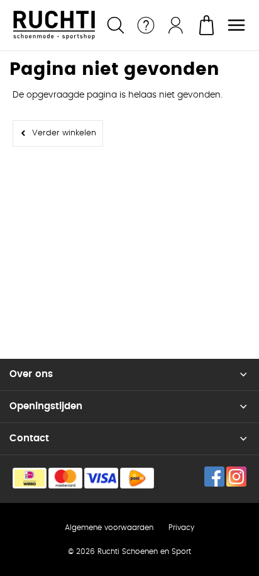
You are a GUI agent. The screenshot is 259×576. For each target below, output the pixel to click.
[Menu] (236, 25)
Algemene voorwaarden (109, 527)
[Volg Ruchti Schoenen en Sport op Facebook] (214, 476)
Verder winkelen (64, 133)
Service (146, 25)
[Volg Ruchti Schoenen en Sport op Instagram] (236, 476)
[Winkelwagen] (206, 25)
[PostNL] (137, 478)
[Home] (54, 25)
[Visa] (101, 478)
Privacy (181, 527)
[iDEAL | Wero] (30, 478)
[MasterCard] (65, 478)
